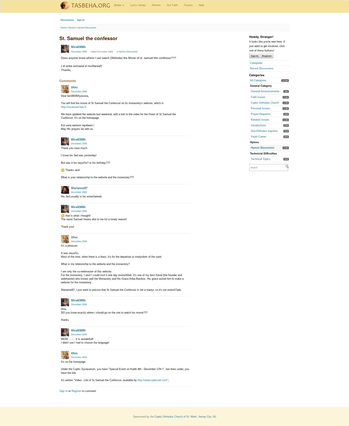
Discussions (67, 20)
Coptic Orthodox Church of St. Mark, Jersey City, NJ (185, 416)
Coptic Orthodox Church (265, 102)
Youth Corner (258, 136)
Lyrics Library (138, 5)
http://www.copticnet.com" (153, 380)
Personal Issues (260, 108)
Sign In (80, 20)
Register (267, 56)
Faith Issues (258, 97)
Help (201, 5)
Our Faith (172, 5)
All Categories (258, 80)
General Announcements (265, 91)
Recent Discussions (261, 68)
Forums (188, 5)
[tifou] (65, 89)
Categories (256, 63)
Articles (156, 5)
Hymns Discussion (262, 147)
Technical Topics (260, 158)
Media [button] (118, 5)
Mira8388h (78, 47)
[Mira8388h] (65, 49)
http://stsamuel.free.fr (73, 106)
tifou (74, 87)
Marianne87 (79, 188)
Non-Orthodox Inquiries (264, 130)
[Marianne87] (65, 190)
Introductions (258, 125)
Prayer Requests (260, 114)
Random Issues (260, 119)
